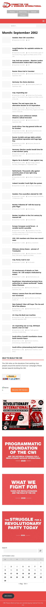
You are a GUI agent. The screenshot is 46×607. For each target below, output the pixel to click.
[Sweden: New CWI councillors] (6, 40)
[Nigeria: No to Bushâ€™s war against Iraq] (6, 162)
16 (5, 574)
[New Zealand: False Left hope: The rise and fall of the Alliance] (6, 306)
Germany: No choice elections (23, 82)
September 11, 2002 (19, 277)
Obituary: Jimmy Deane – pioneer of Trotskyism (25, 250)
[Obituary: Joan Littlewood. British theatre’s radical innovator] (6, 118)
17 (11, 574)
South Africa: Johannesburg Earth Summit (27, 347)
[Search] (40, 551)
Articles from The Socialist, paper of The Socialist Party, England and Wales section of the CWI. (27, 97)
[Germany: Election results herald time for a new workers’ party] (6, 152)
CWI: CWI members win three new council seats (27, 239)
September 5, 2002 (19, 341)
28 (35, 577)
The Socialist (30, 262)
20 (29, 574)
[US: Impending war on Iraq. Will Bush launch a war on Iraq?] (6, 328)
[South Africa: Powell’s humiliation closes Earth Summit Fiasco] (6, 339)
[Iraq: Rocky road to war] (6, 262)
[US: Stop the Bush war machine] (6, 317)
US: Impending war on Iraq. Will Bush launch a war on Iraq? (26, 327)
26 (23, 577)
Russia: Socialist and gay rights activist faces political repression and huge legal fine (27, 139)
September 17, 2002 (19, 243)
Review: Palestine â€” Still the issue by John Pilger (26, 206)
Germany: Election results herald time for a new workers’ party (27, 150)
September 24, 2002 (19, 143)
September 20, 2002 (19, 177)
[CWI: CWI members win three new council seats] (6, 240)
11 (17, 570)
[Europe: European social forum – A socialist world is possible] (6, 228)
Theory (12, 12)
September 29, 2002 (19, 52)
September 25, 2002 (19, 131)
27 (29, 577)
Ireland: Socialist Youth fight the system (27, 183)
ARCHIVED (8, 596)
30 (5, 581)
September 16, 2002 (19, 253)
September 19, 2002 (19, 196)
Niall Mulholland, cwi (33, 277)
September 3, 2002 (19, 349)
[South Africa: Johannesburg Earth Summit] (6, 349)
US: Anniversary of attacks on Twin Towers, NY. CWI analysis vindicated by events (26, 272)
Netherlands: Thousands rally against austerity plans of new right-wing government (26, 173)
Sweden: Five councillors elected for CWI (27, 194)
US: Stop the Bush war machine (24, 315)
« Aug (21, 584)
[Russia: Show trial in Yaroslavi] (6, 73)
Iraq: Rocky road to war (21, 260)
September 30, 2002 (19, 40)
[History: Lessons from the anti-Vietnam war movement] (6, 296)
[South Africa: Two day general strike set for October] (6, 129)
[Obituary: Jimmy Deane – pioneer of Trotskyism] (6, 251)
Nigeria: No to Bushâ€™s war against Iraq (27, 160)
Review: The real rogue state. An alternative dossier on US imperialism (26, 104)
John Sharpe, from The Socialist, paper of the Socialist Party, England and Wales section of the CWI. (28, 109)
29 (41, 577)
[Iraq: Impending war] (6, 95)
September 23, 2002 (19, 154)
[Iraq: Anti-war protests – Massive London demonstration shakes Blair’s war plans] (6, 63)
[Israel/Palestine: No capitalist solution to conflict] (6, 50)
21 (35, 574)
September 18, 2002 (19, 220)
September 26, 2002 (19, 108)
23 (5, 577)
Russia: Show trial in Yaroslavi (23, 71)
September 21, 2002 (19, 162)
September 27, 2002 (19, 84)
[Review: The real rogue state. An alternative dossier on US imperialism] (6, 106)
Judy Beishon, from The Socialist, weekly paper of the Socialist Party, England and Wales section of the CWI (27, 232)
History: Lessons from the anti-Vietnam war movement (27, 294)
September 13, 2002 (19, 262)
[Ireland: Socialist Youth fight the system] (6, 185)
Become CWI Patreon (19, 390)
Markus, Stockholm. (33, 243)
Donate (33, 12)
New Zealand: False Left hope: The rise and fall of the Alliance (28, 305)
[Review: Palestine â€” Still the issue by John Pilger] (6, 207)
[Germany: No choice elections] (6, 84)
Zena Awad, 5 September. (34, 185)
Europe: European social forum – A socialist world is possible (25, 227)
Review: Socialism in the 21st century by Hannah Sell (27, 216)
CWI (28, 40)
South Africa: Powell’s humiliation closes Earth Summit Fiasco (27, 337)
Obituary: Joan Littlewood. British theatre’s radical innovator (24, 117)
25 (17, 577)
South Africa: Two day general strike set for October (27, 127)
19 (23, 574)
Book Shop (23, 12)
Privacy (22, 15)
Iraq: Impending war (19, 93)
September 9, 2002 (19, 287)
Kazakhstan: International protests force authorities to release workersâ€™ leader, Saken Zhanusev (27, 283)
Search (4, 548)
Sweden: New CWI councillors (23, 38)
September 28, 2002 (19, 73)
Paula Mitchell (31, 220)
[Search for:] (23, 26)
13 (29, 570)
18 (17, 574)
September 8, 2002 (19, 298)
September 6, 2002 (19, 317)
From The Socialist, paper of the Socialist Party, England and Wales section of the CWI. (27, 54)
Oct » (25, 584)
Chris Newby (31, 209)
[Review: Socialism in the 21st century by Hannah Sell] (6, 217)
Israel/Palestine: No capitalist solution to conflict (27, 49)
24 (11, 577)
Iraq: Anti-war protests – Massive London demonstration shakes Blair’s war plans (27, 61)
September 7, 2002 (19, 308)
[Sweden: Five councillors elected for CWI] (6, 196)
